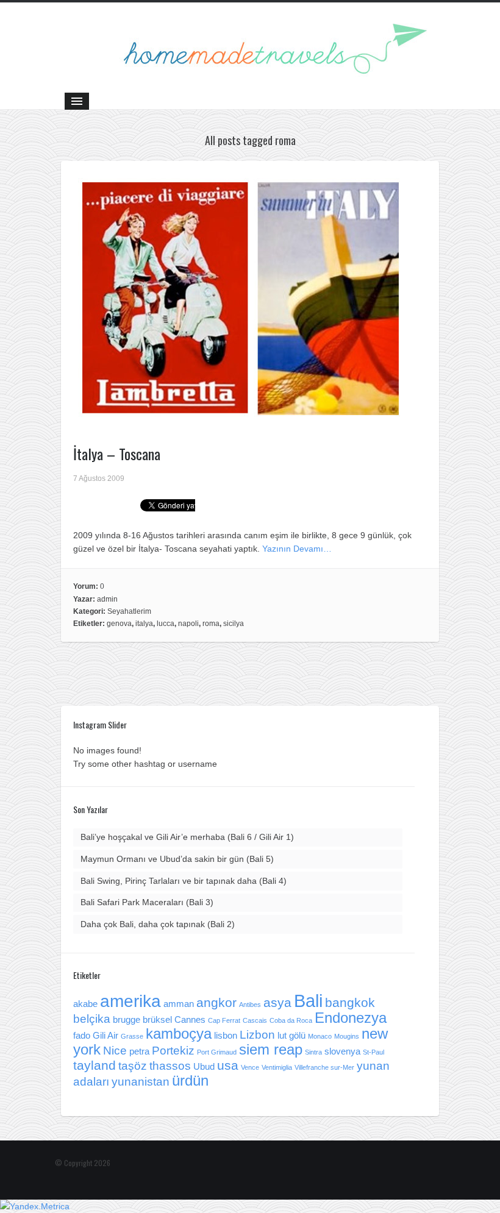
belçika (91, 1018)
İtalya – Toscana (116, 453)
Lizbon (257, 1034)
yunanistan (141, 1081)
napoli (188, 623)
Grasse (132, 1036)
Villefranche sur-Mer (324, 1067)
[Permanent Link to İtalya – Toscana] (241, 419)
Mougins (346, 1036)
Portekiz (173, 1050)
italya (144, 623)
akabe (85, 1003)
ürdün (190, 1080)
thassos (170, 1065)
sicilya (233, 623)
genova (119, 623)
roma (211, 623)
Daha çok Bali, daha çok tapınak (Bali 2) (157, 924)
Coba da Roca (291, 1020)
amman (178, 1003)
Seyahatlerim (129, 611)
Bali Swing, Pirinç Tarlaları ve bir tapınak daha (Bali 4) (183, 881)
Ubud (204, 1066)
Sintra (313, 1052)
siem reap (270, 1049)
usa (227, 1065)
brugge (126, 1019)
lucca (165, 623)
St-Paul (373, 1052)
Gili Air (105, 1035)
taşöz (132, 1065)
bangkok (350, 1002)
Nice (115, 1050)
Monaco (320, 1036)
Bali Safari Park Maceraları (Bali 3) (146, 902)
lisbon (225, 1035)
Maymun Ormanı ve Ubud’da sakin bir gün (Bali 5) (177, 859)
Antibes (250, 1004)
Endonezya (351, 1017)
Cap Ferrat (224, 1020)
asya (277, 1002)
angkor (216, 1002)
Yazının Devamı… (297, 548)
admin (107, 599)
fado (81, 1035)
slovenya (342, 1051)
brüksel (157, 1019)
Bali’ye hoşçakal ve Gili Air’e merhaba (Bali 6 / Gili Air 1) (187, 837)
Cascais (255, 1020)
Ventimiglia (277, 1067)
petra (139, 1051)
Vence (250, 1067)
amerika (130, 1001)
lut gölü (291, 1035)
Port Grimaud (217, 1052)
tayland (94, 1065)
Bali (308, 1001)
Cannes (189, 1019)
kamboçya (179, 1033)
